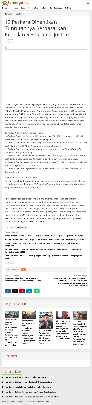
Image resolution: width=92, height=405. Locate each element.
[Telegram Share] (29, 291)
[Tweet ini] (15, 291)
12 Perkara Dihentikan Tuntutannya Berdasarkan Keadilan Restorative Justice (23, 278)
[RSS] (23, 269)
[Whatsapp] (37, 291)
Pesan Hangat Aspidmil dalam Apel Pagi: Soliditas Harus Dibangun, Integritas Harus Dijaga (44, 236)
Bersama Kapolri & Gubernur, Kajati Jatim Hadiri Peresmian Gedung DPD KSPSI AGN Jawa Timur (45, 239)
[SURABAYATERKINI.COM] (15, 3)
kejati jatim (21, 227)
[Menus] (88, 2)
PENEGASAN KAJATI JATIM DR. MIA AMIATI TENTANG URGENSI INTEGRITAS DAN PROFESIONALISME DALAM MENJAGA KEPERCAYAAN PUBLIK (69, 281)
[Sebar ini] (8, 291)
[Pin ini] (22, 291)
